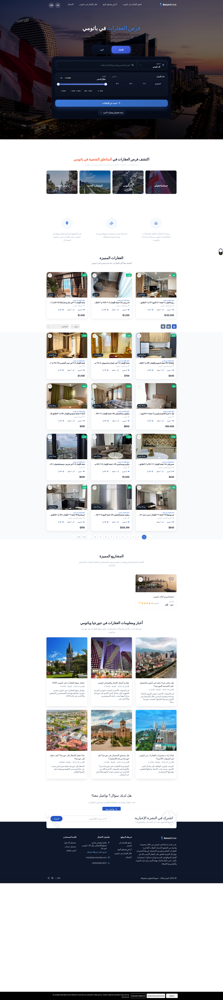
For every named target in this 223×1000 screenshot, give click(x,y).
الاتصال (70, 4)
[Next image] (139, 285)
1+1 (144, 83)
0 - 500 (100, 91)
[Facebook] (52, 878)
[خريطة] (163, 326)
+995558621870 (99, 863)
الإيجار (121, 49)
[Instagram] (48, 878)
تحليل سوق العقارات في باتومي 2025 (68, 682)
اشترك (56, 818)
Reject (172, 996)
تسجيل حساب (70, 846)
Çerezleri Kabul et (138, 996)
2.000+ (63, 91)
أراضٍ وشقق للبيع (110, 4)
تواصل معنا (110, 809)
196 (78, 537)
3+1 (117, 83)
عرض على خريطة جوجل (97, 852)
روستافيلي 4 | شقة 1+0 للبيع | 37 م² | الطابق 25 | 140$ (156, 302)
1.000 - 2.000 (75, 91)
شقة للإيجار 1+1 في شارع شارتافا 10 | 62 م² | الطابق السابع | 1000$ (67, 302)
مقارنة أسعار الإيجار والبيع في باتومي (113, 682)
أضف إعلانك (71, 850)
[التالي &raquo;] (73, 537)
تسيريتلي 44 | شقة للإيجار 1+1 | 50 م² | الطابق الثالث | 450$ (156, 464)
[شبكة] (174, 326)
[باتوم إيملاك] (168, 4)
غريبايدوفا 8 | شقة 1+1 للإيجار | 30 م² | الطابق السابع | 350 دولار (67, 515)
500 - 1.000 (88, 91)
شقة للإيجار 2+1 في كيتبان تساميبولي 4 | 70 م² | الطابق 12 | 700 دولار (111, 363)
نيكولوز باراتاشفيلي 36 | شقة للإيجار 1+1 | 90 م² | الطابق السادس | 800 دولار (111, 413)
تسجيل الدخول (70, 842)
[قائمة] (168, 326)
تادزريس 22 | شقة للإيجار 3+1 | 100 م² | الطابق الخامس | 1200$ (111, 302)
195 (84, 537)
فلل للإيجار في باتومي (88, 4)
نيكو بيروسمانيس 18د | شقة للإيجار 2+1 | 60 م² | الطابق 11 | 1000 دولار (111, 464)
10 (95, 537)
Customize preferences (156, 996)
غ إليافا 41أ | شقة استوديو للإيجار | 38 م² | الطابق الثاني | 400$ (156, 363)
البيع (102, 49)
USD (51, 5)
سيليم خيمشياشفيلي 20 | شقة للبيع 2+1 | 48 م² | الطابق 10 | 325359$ (111, 515)
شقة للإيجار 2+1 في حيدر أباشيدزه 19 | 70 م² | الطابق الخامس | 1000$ (67, 363)
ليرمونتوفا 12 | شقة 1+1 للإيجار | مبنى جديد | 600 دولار (156, 515)
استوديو (158, 83)
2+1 (130, 83)
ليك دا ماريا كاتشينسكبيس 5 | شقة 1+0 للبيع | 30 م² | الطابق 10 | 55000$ (156, 413)
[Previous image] (173, 285)
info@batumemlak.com (96, 857)
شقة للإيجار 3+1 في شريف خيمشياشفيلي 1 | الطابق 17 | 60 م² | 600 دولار (67, 464)
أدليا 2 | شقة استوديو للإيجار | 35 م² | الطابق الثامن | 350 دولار (67, 413)
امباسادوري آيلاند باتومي (163, 596)
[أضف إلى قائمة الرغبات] (139, 275)
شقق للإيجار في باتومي (132, 4)
